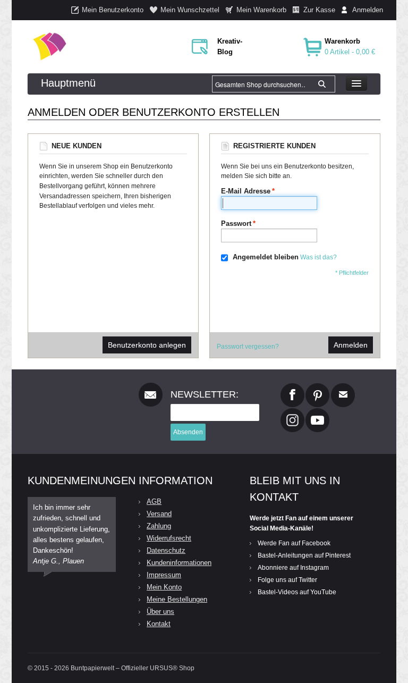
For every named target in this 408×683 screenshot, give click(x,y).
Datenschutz (166, 550)
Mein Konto (164, 587)
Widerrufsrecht (169, 538)
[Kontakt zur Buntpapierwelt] (342, 387)
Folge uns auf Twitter (287, 580)
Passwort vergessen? (248, 346)
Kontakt (159, 624)
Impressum (164, 575)
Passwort (236, 223)
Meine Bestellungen (177, 599)
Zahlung (159, 526)
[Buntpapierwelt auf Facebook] (292, 387)
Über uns (160, 611)
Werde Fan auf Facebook (294, 543)
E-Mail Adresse (245, 191)
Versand (159, 514)
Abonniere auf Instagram (293, 567)
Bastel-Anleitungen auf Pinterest (304, 555)
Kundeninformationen (179, 563)
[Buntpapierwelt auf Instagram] (292, 412)
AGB (154, 501)
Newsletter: (205, 394)
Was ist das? (318, 257)
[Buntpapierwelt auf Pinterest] (317, 387)
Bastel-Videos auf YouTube (297, 592)
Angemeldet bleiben (266, 257)
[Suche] (322, 84)
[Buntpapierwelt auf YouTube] (317, 412)
